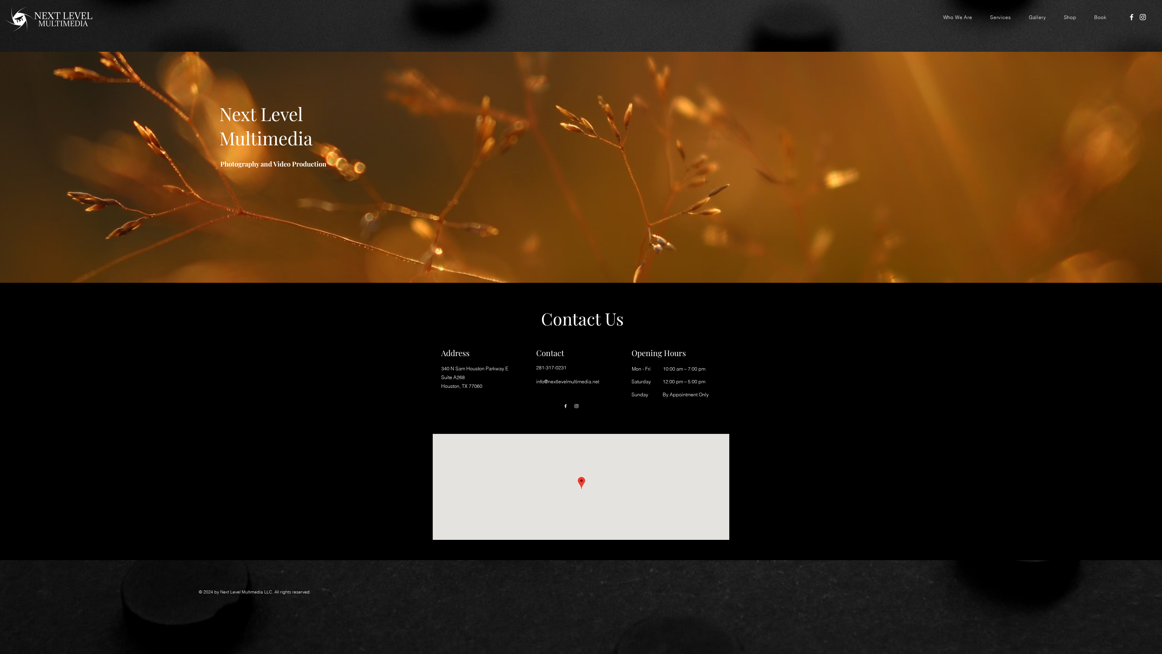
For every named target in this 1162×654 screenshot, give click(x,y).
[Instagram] (1143, 17)
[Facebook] (1132, 17)
